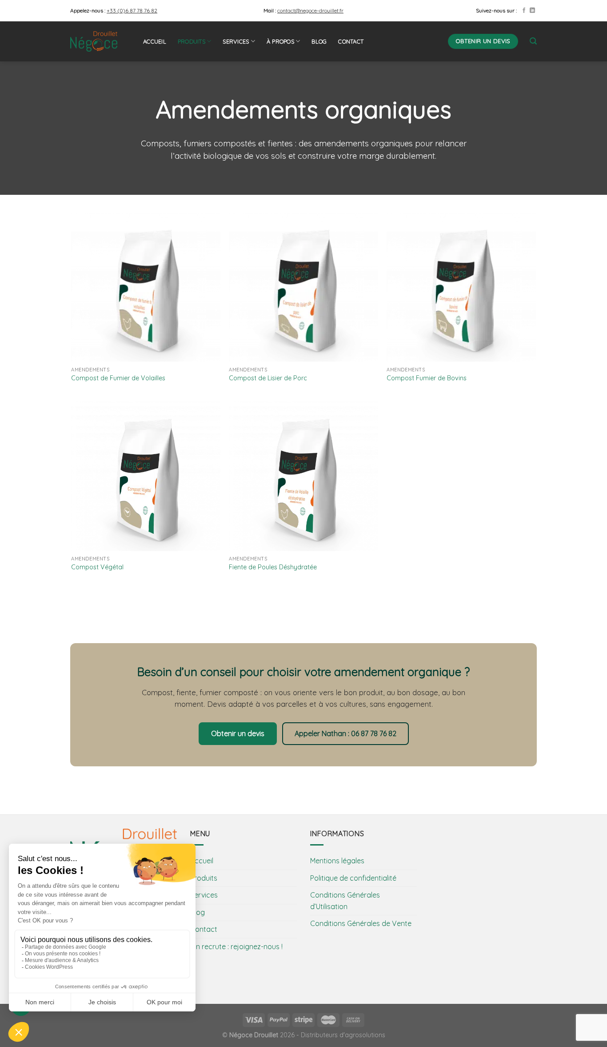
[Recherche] (533, 41)
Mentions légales (337, 860)
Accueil (154, 41)
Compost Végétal (97, 567)
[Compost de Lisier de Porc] (303, 287)
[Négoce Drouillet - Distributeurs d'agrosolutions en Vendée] (100, 41)
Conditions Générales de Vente (360, 923)
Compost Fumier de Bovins (427, 378)
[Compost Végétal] (145, 476)
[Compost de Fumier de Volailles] (145, 287)
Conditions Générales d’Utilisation (345, 900)
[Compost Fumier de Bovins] (461, 287)
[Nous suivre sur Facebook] (524, 11)
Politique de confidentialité (353, 878)
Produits (191, 41)
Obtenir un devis (237, 733)
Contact (350, 41)
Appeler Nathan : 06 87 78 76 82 (345, 733)
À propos (280, 41)
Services (236, 41)
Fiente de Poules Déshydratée (273, 567)
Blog (319, 41)
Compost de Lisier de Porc (268, 378)
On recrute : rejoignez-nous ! (236, 946)
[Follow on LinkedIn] (532, 11)
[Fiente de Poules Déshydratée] (303, 476)
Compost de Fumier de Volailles (118, 378)
